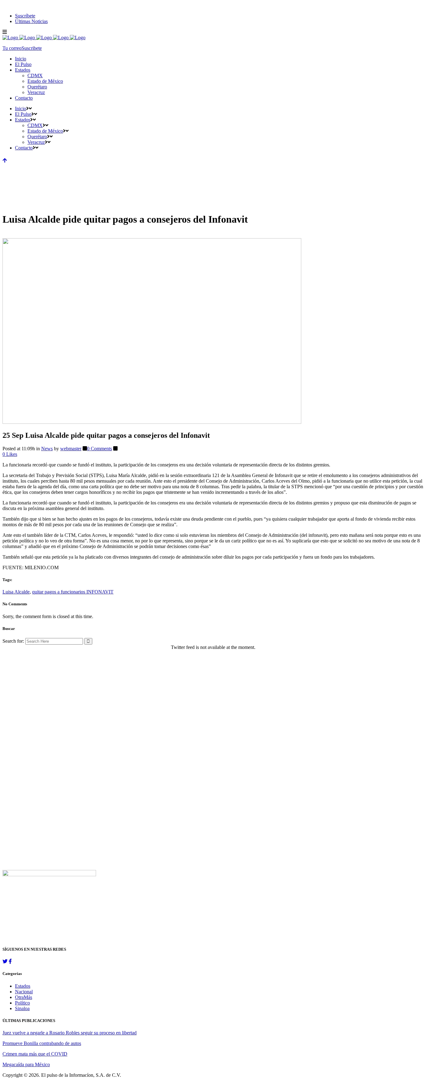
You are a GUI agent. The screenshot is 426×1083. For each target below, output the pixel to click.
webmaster (70, 448)
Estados (22, 986)
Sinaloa (22, 1008)
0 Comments (99, 448)
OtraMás (23, 997)
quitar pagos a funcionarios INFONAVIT (73, 591)
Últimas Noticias (31, 21)
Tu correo (12, 48)
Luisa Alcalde (16, 591)
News (47, 448)
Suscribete (32, 48)
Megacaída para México (26, 1064)
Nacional (24, 991)
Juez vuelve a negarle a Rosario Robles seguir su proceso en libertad (69, 1032)
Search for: (13, 641)
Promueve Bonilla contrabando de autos (41, 1043)
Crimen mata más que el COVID (34, 1054)
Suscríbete (25, 15)
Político (22, 1002)
